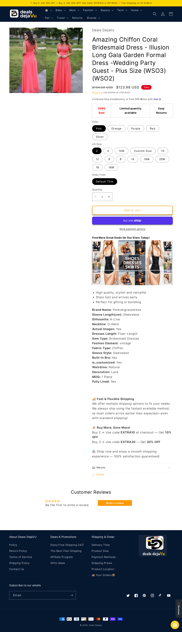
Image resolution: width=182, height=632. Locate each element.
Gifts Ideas (57, 562)
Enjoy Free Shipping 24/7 (67, 544)
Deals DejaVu (95, 625)
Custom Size (143, 150)
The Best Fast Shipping (66, 550)
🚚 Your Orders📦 (103, 575)
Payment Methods (104, 557)
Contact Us (16, 569)
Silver (100, 136)
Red (152, 128)
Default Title (104, 181)
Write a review (115, 503)
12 (97, 159)
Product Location (103, 569)
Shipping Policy (19, 562)
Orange (116, 128)
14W (122, 150)
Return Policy (18, 550)
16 (97, 167)
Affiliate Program (61, 557)
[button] (48, 10)
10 (162, 150)
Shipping (97, 92)
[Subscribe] (72, 595)
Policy (13, 544)
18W (147, 159)
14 (133, 159)
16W (111, 167)
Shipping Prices (102, 562)
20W (162, 159)
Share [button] (100, 474)
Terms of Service (20, 557)
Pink (99, 128)
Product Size (100, 550)
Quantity (97, 189)
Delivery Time (101, 544)
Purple (135, 128)
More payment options (132, 229)
